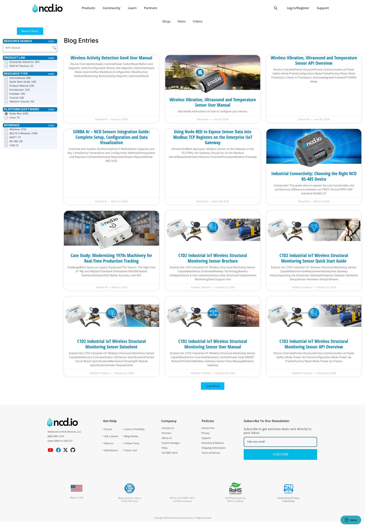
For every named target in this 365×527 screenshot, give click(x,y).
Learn (132, 8)
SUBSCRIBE (280, 454)
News (182, 21)
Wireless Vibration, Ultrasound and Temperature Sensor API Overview (314, 60)
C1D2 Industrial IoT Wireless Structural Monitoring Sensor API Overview (313, 344)
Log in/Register (298, 8)
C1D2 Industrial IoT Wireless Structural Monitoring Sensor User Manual (212, 344)
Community (111, 8)
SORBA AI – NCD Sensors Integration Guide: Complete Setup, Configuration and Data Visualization (111, 137)
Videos (197, 21)
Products (88, 8)
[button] (30, 31)
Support (323, 8)
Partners (150, 8)
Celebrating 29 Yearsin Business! (288, 499)
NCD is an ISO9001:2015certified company (182, 499)
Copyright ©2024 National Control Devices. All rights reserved (182, 517)
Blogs (167, 21)
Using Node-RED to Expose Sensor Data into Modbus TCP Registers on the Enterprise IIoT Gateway (212, 137)
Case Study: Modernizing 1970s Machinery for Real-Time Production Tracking (111, 258)
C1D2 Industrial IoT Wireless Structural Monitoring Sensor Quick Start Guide (313, 258)
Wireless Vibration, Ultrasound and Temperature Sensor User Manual (213, 102)
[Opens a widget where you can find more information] (350, 520)
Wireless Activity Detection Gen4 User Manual (111, 57)
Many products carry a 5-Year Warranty (129, 499)
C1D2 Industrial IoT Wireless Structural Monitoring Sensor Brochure (212, 258)
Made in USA (76, 497)
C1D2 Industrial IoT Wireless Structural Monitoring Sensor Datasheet (111, 344)
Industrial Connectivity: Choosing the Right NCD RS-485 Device (313, 176)
